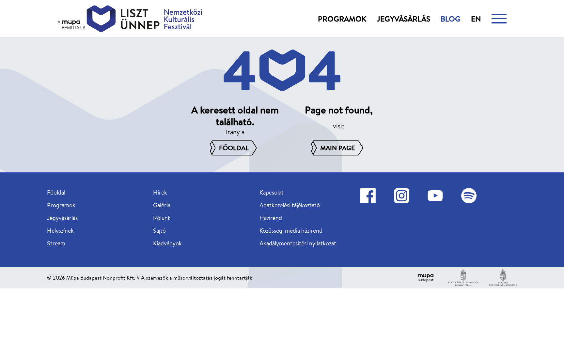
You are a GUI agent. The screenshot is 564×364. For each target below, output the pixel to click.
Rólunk (162, 218)
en (476, 18)
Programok (342, 18)
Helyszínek (60, 230)
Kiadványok (167, 243)
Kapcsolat (271, 192)
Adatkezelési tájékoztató (289, 205)
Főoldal (56, 192)
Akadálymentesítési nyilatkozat (297, 243)
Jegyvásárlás (403, 18)
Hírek (160, 192)
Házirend (270, 218)
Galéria (161, 205)
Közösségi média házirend (290, 230)
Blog (451, 18)
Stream (56, 243)
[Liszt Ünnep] (129, 18)
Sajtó (159, 230)
